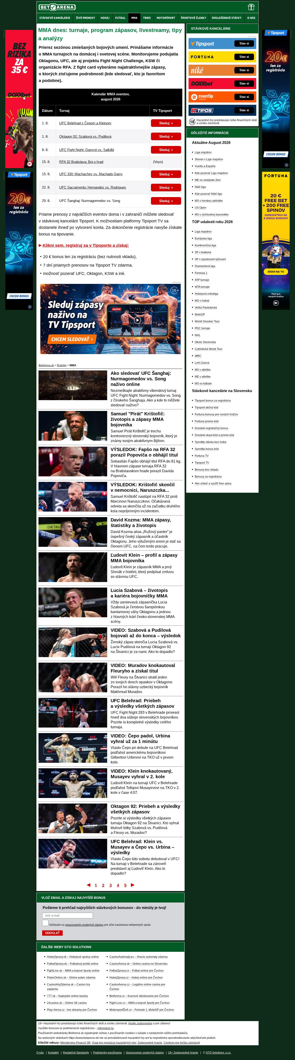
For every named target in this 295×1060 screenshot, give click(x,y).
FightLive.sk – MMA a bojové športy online (73, 970)
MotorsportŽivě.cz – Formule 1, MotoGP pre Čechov (141, 1009)
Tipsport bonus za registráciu (213, 400)
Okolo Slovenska (205, 342)
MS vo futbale (203, 383)
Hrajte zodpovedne (140, 1023)
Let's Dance (202, 362)
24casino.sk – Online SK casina (67, 1003)
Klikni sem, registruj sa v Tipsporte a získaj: (86, 245)
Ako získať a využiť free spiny (213, 483)
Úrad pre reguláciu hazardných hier (114, 1042)
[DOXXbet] (19, 167)
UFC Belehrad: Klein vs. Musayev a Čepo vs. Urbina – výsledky (142, 847)
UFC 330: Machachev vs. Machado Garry (91, 174)
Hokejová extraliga (206, 293)
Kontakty (53, 1052)
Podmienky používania (107, 1052)
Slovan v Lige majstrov (209, 159)
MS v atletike (203, 369)
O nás (40, 1052)
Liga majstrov (203, 152)
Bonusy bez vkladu (206, 469)
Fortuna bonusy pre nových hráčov (216, 414)
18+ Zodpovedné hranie (183, 1052)
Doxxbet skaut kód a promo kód (214, 435)
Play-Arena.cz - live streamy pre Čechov (72, 1009)
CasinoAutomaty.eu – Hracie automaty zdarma (138, 956)
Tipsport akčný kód (206, 407)
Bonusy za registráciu (208, 476)
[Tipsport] (276, 167)
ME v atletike (203, 376)
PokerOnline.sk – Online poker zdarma (71, 977)
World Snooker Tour (207, 321)
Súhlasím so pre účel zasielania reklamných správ (100, 924)
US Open (200, 207)
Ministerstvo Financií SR (75, 1042)
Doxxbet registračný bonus (211, 428)
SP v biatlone (203, 252)
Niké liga (200, 187)
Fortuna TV (202, 455)
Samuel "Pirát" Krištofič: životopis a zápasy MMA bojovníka (138, 419)
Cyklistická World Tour (208, 349)
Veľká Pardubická (206, 307)
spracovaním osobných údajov (84, 924)
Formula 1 (201, 273)
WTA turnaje (202, 286)
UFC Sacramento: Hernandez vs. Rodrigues (92, 187)
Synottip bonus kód (207, 449)
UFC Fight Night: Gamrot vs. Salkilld (86, 150)
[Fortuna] (276, 309)
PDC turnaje (202, 328)
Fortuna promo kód (206, 421)
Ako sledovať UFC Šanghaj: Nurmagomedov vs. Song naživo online (141, 379)
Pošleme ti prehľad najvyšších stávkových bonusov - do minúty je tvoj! (104, 908)
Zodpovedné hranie (150, 1042)
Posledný (133, 884)
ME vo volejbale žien (208, 180)
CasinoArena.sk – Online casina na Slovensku (138, 963)
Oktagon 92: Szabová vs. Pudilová (85, 136)
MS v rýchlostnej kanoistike (212, 214)
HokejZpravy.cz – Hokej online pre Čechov (136, 977)
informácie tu (105, 1028)
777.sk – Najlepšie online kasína (67, 996)
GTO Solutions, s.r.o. (218, 1052)
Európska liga (203, 238)
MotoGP (200, 314)
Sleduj (164, 123)
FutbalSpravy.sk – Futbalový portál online (72, 963)
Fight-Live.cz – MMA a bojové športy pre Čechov (139, 1003)
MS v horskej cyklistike (209, 200)
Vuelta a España (205, 166)
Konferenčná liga (205, 245)
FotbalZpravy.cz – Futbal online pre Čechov (136, 970)
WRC (198, 356)
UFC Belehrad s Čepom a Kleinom (85, 123)
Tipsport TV (202, 462)
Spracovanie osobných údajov (145, 1052)
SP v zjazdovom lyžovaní (210, 259)
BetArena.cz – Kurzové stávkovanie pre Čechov (139, 996)
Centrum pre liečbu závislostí (182, 1042)
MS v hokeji (202, 300)
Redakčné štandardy (76, 1052)
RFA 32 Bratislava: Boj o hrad (81, 162)
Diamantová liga (205, 266)
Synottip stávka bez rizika (210, 442)
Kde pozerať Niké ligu (208, 193)
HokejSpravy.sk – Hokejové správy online (73, 956)
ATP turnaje (202, 280)
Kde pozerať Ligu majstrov (211, 173)
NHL (198, 335)
